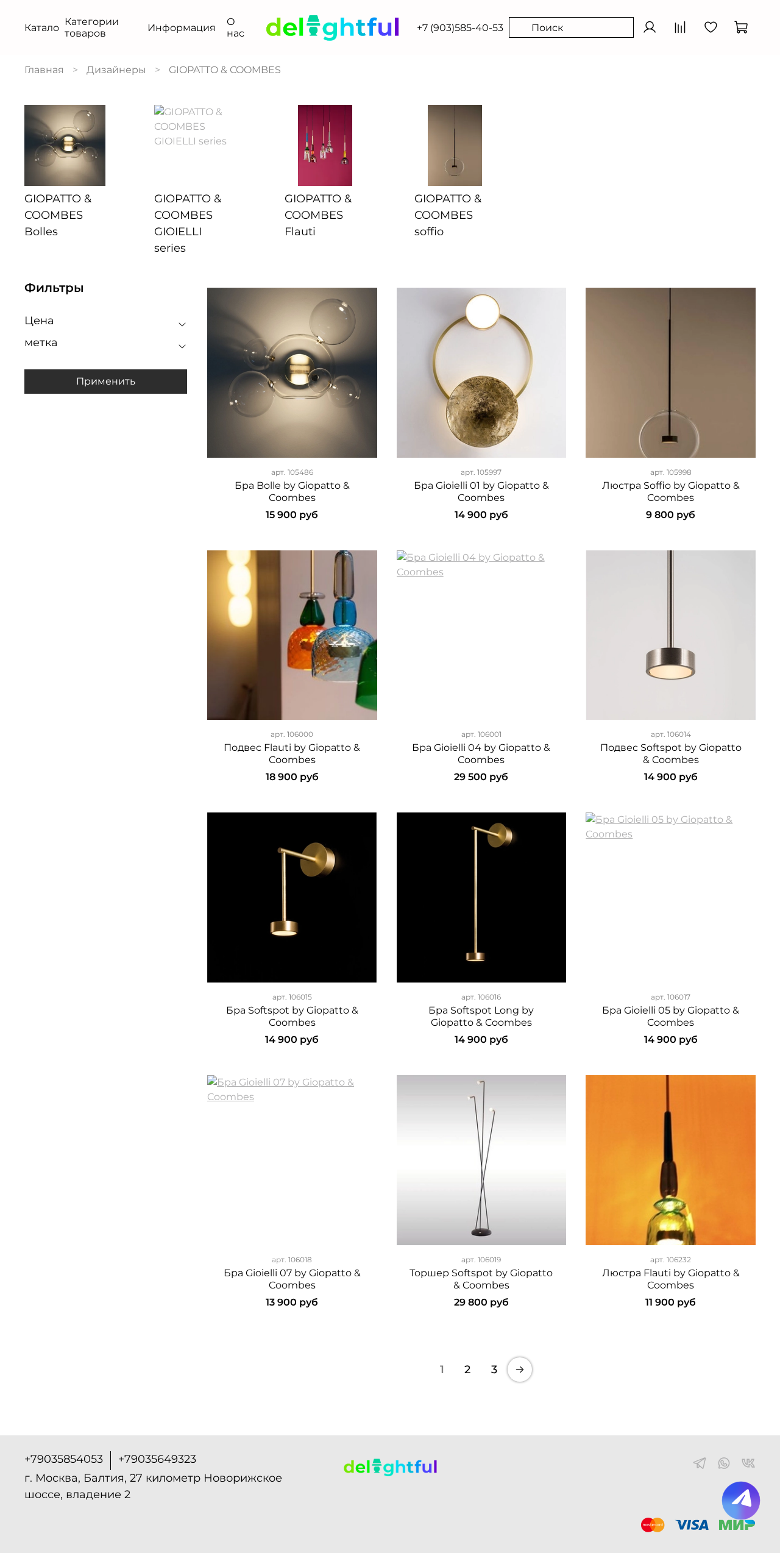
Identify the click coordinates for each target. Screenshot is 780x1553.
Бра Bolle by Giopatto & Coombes (292, 491)
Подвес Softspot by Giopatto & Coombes (671, 754)
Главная (44, 70)
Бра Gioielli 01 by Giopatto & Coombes (481, 491)
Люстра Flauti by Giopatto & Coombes (671, 1279)
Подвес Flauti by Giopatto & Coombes (292, 754)
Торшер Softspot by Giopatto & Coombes (481, 1279)
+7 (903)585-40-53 (460, 28)
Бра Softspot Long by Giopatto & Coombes (481, 1016)
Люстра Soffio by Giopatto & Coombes (671, 491)
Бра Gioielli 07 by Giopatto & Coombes (292, 1279)
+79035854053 (63, 1459)
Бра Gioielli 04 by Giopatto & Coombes (481, 754)
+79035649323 (157, 1459)
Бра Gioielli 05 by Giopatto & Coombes (670, 1016)
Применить (105, 380)
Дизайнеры (116, 70)
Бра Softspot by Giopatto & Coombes (292, 1016)
